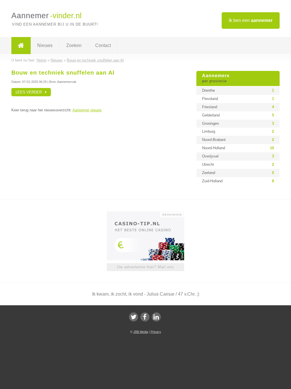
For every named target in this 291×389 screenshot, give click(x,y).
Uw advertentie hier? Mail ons (145, 267)
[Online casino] (149, 214)
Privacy (156, 331)
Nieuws (45, 45)
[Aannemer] (21, 45)
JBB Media (140, 331)
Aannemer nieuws (87, 110)
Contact (103, 45)
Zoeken (74, 45)
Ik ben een (251, 20)
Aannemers (216, 78)
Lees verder (30, 92)
